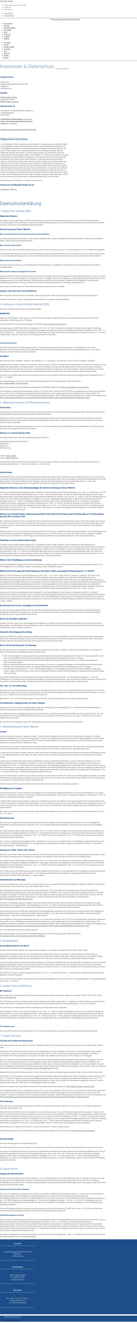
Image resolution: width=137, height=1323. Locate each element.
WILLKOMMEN (8, 23)
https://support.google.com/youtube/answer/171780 (40, 1068)
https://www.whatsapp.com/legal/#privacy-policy (16, 899)
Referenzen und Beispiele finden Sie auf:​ (17, 185)
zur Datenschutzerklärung (62, 68)
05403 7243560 (8, 13)
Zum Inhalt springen (6, 1)
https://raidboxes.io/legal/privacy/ (55, 324)
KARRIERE (7, 36)
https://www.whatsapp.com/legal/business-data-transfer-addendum (22, 936)
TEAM (5, 32)
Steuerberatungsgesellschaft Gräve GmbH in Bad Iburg (18, 130)
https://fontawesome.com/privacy (84, 1131)
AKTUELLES (7, 34)
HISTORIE (6, 26)
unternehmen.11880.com (8, 189)
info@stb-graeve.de (9, 15)
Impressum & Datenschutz (12, 1317)
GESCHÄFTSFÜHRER (9, 28)
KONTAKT (6, 38)
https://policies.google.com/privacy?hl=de (80, 1086)
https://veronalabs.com (8, 997)
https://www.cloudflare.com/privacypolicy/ (14, 383)
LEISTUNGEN (7, 30)
